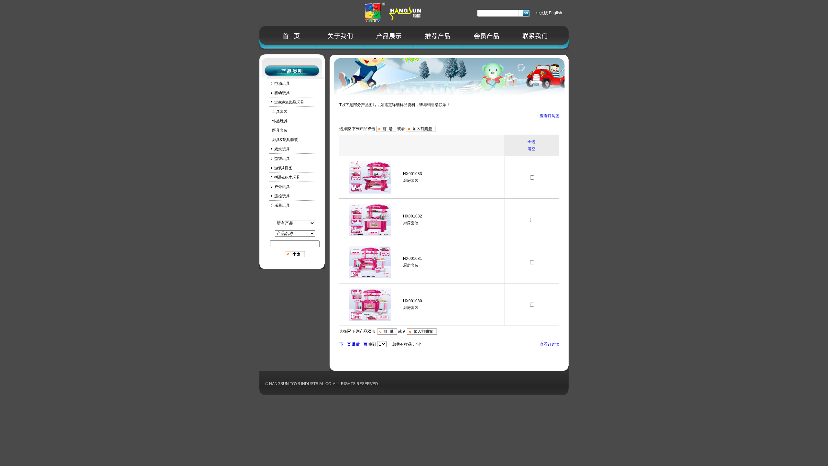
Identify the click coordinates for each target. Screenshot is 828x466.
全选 (531, 141)
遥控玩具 (282, 196)
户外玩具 (282, 186)
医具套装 (277, 130)
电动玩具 (282, 83)
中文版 (542, 13)
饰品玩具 (277, 121)
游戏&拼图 (283, 168)
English (555, 13)
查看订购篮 (549, 116)
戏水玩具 (282, 149)
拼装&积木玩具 (287, 177)
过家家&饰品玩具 (289, 102)
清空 (531, 149)
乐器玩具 (282, 205)
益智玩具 (282, 158)
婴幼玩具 (282, 93)
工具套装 (277, 111)
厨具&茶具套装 (282, 140)
